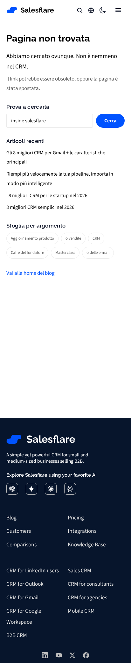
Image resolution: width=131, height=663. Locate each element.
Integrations (82, 531)
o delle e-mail (97, 252)
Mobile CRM (81, 611)
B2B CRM (16, 635)
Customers (18, 531)
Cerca (110, 120)
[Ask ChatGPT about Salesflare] (12, 489)
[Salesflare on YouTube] (59, 655)
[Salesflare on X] (72, 655)
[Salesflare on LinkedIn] (45, 655)
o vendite (73, 238)
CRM (96, 238)
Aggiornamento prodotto (32, 238)
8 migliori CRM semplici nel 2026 (40, 207)
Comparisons (21, 545)
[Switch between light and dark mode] (102, 10)
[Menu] (118, 10)
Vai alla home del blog (30, 273)
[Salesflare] (30, 10)
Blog (11, 518)
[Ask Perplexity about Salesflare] (70, 489)
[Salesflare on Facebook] (86, 655)
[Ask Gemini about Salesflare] (32, 489)
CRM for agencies (87, 598)
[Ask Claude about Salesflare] (51, 489)
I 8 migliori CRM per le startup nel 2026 (46, 195)
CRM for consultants (91, 584)
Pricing (76, 518)
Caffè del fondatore (27, 252)
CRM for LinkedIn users (32, 571)
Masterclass (65, 252)
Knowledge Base (87, 545)
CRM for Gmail (22, 598)
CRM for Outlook (25, 584)
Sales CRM (79, 571)
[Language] (91, 10)
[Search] (79, 10)
